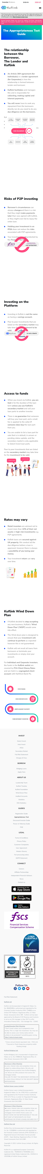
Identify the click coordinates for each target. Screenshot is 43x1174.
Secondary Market (21, 751)
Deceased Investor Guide (21, 820)
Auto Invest (21, 744)
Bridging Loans (21, 769)
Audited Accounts (21, 796)
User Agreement (21, 848)
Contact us (21, 882)
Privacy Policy (21, 841)
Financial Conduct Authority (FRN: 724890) (18, 1010)
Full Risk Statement (21, 755)
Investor (5, 2)
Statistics (21, 800)
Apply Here (21, 772)
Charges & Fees (21, 758)
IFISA (21, 748)
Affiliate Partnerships (21, 872)
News (21, 879)
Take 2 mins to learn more (13, 1037)
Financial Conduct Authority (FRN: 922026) (20, 1133)
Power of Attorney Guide (21, 824)
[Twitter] (19, 988)
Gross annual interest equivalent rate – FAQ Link (21, 1042)
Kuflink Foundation (21, 789)
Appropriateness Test (21, 817)
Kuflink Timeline (21, 786)
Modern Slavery (21, 851)
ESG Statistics (21, 803)
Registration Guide (21, 814)
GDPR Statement (21, 858)
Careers (21, 869)
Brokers (12, 2)
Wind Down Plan (21, 793)
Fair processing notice (21, 855)
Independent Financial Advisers (21, 876)
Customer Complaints (21, 845)
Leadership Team (21, 783)
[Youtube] (27, 988)
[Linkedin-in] (23, 988)
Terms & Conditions (21, 838)
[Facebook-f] (15, 988)
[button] (40, 8)
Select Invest (21, 741)
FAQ (21, 827)
